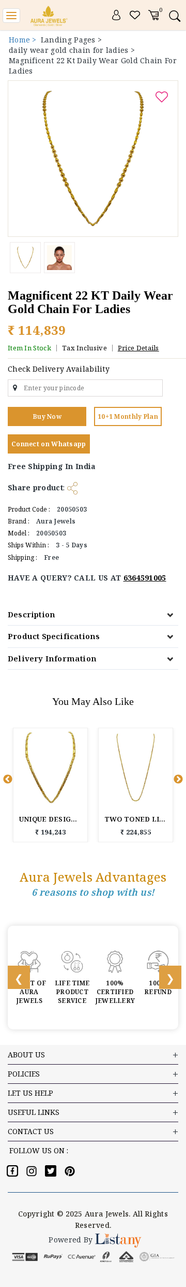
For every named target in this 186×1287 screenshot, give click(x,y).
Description (31, 614)
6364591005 (144, 578)
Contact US (31, 1131)
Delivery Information (52, 658)
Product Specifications (54, 636)
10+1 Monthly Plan (128, 416)
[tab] (93, 614)
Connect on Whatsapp (48, 444)
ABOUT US (26, 1054)
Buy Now (47, 416)
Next (178, 779)
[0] (153, 14)
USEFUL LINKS (33, 1112)
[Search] (174, 15)
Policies (24, 1074)
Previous (8, 779)
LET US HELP (30, 1093)
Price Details (138, 347)
